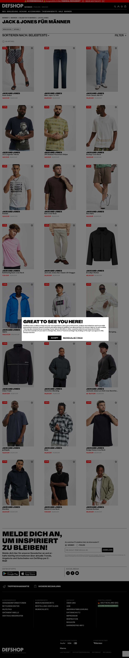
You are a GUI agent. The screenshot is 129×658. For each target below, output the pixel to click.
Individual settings (72, 338)
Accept (54, 338)
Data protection (29, 332)
